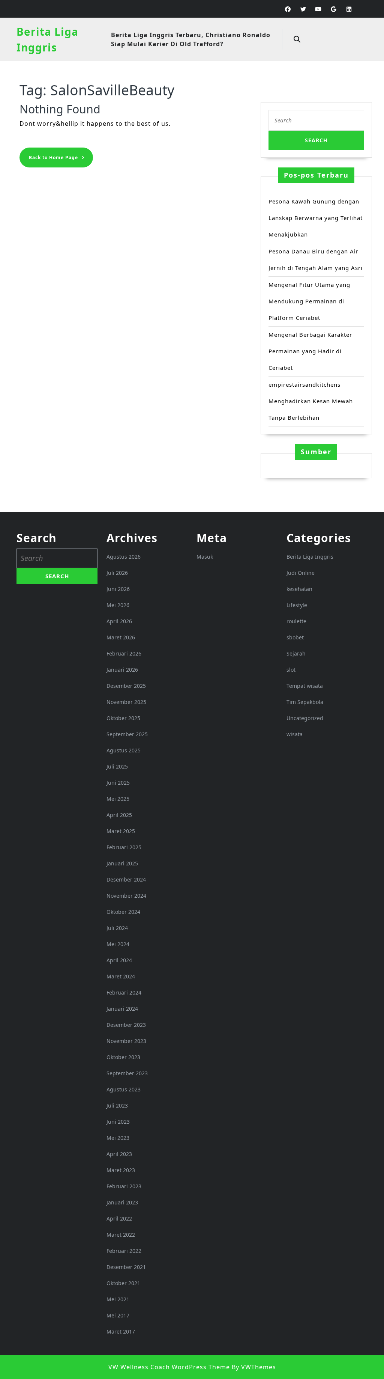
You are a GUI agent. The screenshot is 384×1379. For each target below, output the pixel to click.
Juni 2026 (118, 588)
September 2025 (127, 734)
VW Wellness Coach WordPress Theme (169, 1367)
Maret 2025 (120, 831)
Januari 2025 (122, 863)
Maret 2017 (120, 1331)
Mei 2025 (117, 798)
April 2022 (119, 1218)
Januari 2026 (122, 669)
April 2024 (119, 960)
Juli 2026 (117, 572)
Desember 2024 (126, 879)
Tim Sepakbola (304, 701)
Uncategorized (304, 718)
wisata (294, 734)
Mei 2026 (117, 605)
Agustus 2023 (123, 1089)
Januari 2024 (122, 1008)
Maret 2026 (120, 637)
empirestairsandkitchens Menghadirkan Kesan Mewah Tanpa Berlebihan (310, 401)
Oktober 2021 (123, 1283)
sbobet (295, 637)
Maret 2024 (120, 976)
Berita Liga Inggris (309, 556)
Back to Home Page (61, 159)
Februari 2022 (123, 1250)
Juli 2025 (117, 766)
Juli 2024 (117, 927)
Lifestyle (296, 605)
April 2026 (119, 621)
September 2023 (127, 1073)
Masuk (204, 556)
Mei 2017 (117, 1315)
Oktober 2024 (123, 911)
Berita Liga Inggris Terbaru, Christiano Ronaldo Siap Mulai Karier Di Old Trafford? (190, 39)
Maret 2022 (120, 1234)
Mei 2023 (117, 1137)
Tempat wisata (304, 685)
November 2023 (126, 1040)
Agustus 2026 (123, 556)
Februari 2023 (123, 1186)
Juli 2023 (117, 1105)
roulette (296, 621)
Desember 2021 (126, 1266)
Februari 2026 (123, 653)
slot (291, 669)
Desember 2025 (126, 685)
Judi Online (300, 572)
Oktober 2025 (123, 718)
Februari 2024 (123, 992)
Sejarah (296, 653)
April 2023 (119, 1153)
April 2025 (119, 814)
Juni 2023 (118, 1121)
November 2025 (126, 701)
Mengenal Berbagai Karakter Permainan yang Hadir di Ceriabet (310, 351)
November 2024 (126, 895)
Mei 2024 (117, 944)
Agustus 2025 (123, 750)
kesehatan (299, 588)
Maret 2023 (120, 1170)
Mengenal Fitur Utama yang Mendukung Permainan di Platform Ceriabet (309, 301)
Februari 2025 (123, 847)
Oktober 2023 (123, 1057)
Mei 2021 (117, 1299)
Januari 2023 (122, 1202)
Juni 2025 (118, 782)
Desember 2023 (126, 1024)
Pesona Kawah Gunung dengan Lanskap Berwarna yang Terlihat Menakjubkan (315, 217)
